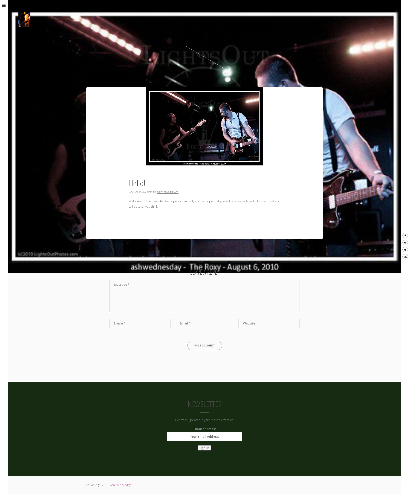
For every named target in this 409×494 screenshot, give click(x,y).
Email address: (204, 429)
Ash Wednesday (120, 485)
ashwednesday (168, 191)
